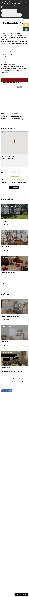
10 (6, 286)
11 (9, 286)
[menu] (26, 3)
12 (12, 286)
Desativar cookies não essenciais (12, 15)
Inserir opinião (14, 187)
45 (19, 381)
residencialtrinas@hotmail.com (18, 179)
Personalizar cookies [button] (8, 7)
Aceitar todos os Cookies (9, 11)
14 (18, 286)
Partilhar (5, 390)
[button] (14, 141)
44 (16, 381)
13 (15, 286)
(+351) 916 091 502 (15, 176)
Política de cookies (15, 3)
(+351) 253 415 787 (15, 172)
